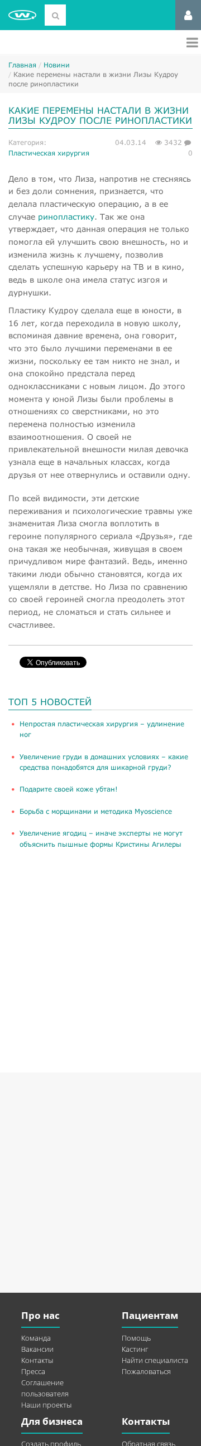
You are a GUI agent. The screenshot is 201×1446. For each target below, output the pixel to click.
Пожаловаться (146, 1371)
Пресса (33, 1371)
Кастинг (135, 1349)
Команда (36, 1338)
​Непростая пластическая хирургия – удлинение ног (102, 729)
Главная (22, 65)
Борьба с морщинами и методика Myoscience (96, 811)
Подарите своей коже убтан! (69, 789)
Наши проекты (46, 1405)
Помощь (136, 1338)
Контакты (37, 1360)
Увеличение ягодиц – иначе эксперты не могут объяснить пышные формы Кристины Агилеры (101, 838)
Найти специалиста (155, 1360)
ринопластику (66, 216)
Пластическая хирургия (48, 153)
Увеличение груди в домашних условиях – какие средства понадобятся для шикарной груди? (104, 762)
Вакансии (37, 1349)
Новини (57, 65)
